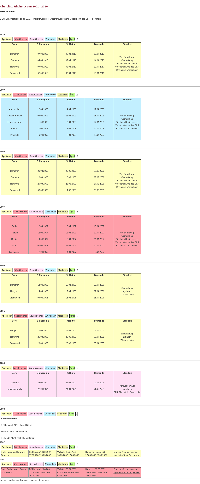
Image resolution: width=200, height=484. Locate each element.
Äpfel (72, 39)
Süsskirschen (20, 39)
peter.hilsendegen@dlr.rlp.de (14, 480)
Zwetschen (50, 39)
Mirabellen (63, 39)
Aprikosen (6, 94)
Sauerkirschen (36, 39)
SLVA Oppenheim (131, 455)
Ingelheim (118, 455)
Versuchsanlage (129, 452)
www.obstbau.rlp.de (39, 480)
